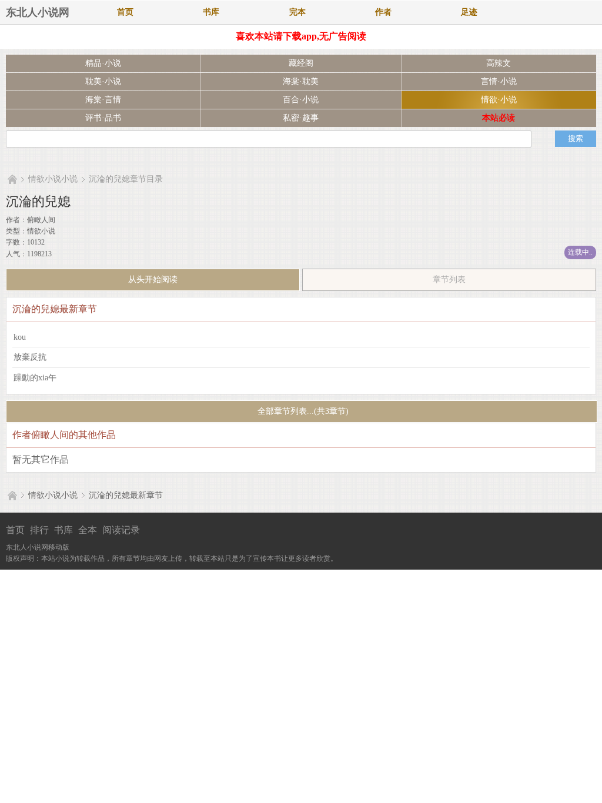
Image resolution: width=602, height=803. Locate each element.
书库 (211, 12)
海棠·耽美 (301, 81)
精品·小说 (103, 63)
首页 (125, 12)
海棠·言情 (103, 99)
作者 (383, 12)
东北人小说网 (37, 12)
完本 (297, 12)
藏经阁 (301, 63)
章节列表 (449, 279)
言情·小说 (499, 81)
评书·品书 (103, 117)
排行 (39, 530)
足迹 (469, 12)
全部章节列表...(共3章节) (302, 411)
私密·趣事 (301, 117)
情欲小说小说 (53, 179)
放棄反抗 (30, 357)
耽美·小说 (103, 81)
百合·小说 (301, 99)
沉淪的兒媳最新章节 (126, 495)
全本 (87, 530)
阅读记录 (121, 530)
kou (20, 337)
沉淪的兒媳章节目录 (126, 179)
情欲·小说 (499, 99)
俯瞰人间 (41, 220)
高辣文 (498, 63)
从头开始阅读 (153, 279)
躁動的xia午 (35, 377)
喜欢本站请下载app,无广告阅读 (301, 36)
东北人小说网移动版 (37, 547)
